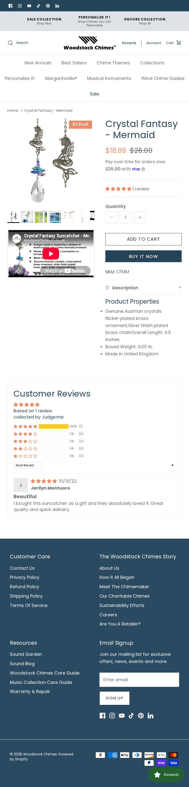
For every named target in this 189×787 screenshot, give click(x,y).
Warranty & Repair (30, 691)
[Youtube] (29, 6)
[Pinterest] (48, 6)
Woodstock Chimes (40, 754)
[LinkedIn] (57, 6)
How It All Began (116, 577)
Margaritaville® (61, 78)
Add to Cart (143, 239)
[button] (119, 189)
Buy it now (143, 256)
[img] (44, 481)
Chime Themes (113, 63)
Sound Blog (22, 663)
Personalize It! (20, 78)
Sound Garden (26, 654)
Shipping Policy (26, 596)
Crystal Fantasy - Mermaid (48, 110)
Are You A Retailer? (120, 624)
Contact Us (22, 568)
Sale (94, 94)
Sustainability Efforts (121, 605)
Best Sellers (74, 63)
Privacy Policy (24, 577)
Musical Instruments (109, 78)
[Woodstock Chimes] (89, 43)
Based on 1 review (33, 411)
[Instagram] (20, 6)
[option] (50, 161)
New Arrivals (38, 63)
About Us (109, 568)
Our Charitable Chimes (124, 596)
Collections (152, 63)
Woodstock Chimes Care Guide (44, 673)
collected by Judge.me (38, 417)
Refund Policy (24, 587)
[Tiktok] (38, 6)
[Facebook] (10, 6)
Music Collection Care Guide (41, 682)
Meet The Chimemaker (124, 587)
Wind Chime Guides (163, 78)
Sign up (114, 698)
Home (12, 110)
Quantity (115, 206)
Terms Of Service (28, 605)
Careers (108, 615)
